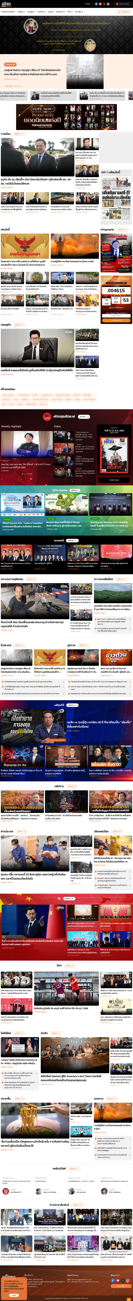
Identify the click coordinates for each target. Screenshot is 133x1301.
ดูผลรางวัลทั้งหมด (116, 308)
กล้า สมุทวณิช (81, 1192)
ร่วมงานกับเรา (121, 1286)
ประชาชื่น (78, 11)
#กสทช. (20, 404)
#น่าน (4, 404)
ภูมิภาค (50, 11)
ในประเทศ (41, 11)
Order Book (114, 480)
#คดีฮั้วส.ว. (25, 399)
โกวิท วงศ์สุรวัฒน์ (115, 1192)
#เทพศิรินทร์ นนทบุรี (62, 395)
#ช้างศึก (68, 399)
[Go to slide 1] (4, 86)
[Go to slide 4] (11, 86)
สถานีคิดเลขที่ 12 (16, 1192)
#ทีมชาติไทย (87, 395)
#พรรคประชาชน (47, 395)
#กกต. (12, 404)
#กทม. (16, 399)
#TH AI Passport (90, 399)
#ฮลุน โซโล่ (76, 395)
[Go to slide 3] (9, 86)
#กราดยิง (35, 395)
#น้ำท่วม (77, 399)
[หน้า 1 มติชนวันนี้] (116, 198)
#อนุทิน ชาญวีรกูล (8, 395)
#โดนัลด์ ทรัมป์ (31, 404)
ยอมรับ (14, 1295)
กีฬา (69, 11)
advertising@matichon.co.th (81, 1279)
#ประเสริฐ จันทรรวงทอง (40, 399)
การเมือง (20, 11)
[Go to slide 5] (14, 86)
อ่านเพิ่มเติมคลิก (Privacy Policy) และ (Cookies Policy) (14, 1288)
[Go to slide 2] (7, 86)
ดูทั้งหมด (17, 134)
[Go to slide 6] (17, 86)
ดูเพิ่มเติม (83, 416)
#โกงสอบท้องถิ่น (23, 395)
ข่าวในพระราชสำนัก (8, 11)
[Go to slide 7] (20, 86)
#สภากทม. (43, 404)
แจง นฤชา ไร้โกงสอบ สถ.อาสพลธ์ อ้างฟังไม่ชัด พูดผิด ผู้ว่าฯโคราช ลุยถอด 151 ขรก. (105, 94)
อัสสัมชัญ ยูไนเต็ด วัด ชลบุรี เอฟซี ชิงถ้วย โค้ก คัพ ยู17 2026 (57, 94)
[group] (27, 449)
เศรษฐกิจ (30, 11)
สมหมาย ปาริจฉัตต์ (49, 1192)
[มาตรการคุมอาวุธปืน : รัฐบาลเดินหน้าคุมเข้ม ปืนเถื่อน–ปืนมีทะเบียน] (116, 253)
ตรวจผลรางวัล (116, 320)
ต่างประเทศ (59, 11)
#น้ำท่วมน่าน (6, 399)
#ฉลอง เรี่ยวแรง (57, 399)
